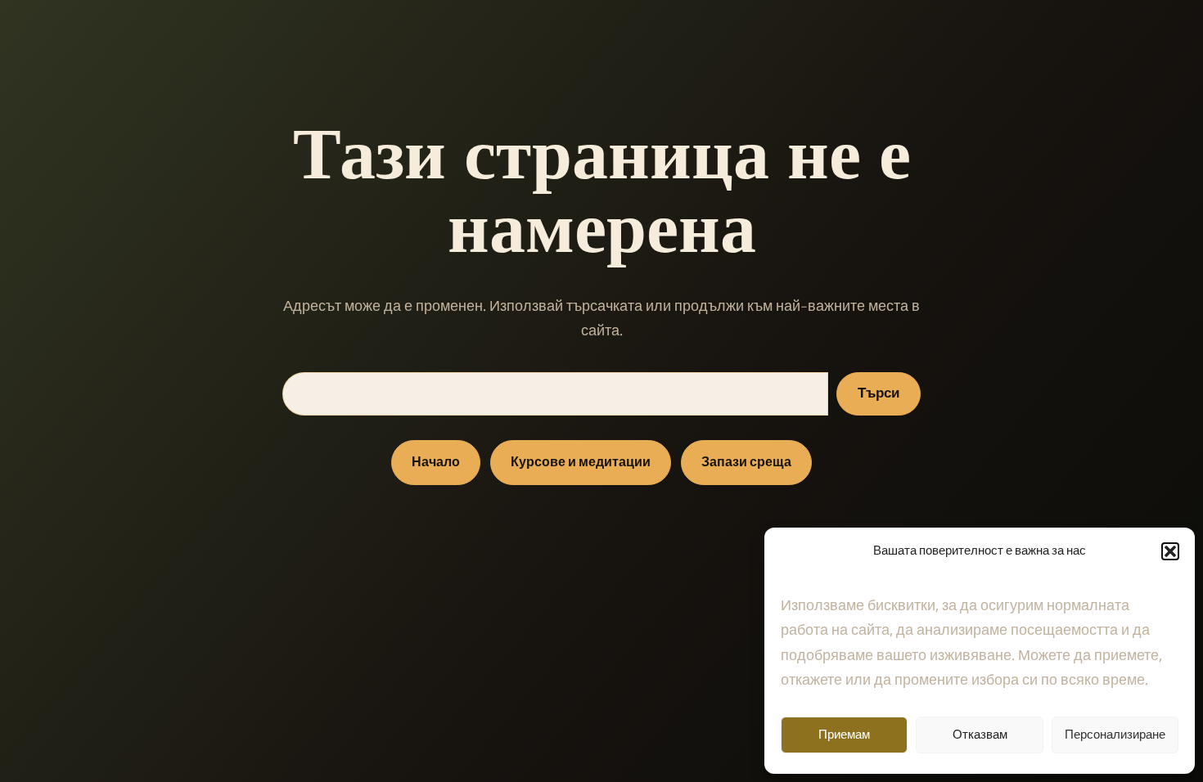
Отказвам (980, 735)
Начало (436, 462)
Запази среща (746, 462)
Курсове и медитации (581, 462)
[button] (1170, 551)
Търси (878, 393)
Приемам (844, 735)
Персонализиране (1115, 735)
